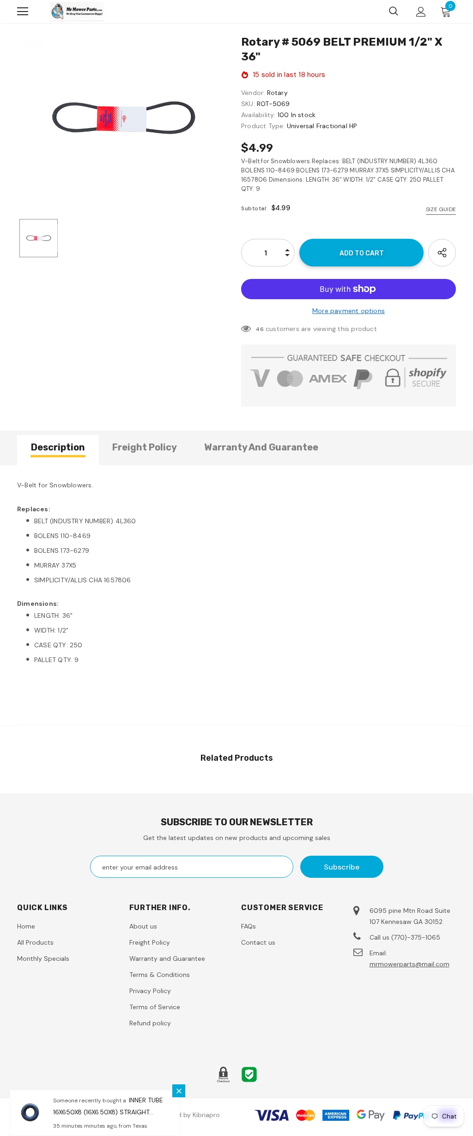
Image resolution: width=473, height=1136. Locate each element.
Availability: (258, 115)
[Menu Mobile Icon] (22, 11)
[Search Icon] (393, 11)
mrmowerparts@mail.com (409, 964)
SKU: (248, 104)
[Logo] (77, 11)
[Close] (178, 1090)
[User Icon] (421, 12)
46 (259, 329)
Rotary (277, 93)
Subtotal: (254, 208)
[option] (124, 117)
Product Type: (263, 126)
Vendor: (253, 93)
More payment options (348, 311)
